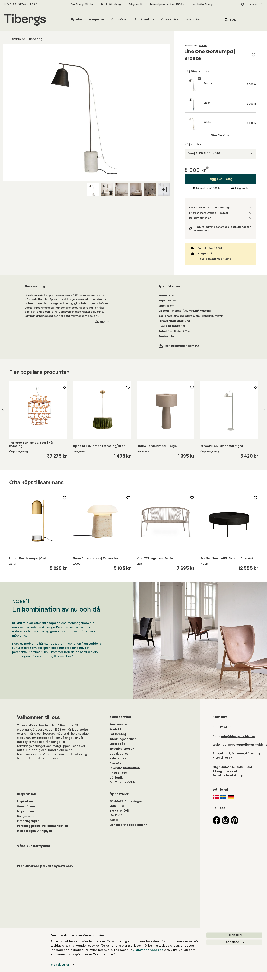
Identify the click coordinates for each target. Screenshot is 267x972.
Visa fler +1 (218, 135)
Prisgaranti (135, 4)
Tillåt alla (234, 935)
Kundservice (169, 19)
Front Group (234, 775)
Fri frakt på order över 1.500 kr (167, 4)
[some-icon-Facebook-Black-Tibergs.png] (216, 820)
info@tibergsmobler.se (238, 736)
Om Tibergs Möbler (81, 4)
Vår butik (116, 778)
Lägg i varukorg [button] (220, 179)
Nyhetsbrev (117, 758)
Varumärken (119, 19)
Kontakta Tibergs (203, 4)
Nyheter (76, 19)
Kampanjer (96, 19)
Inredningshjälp (28, 821)
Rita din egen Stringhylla (34, 831)
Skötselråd (117, 744)
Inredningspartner (122, 739)
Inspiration (193, 19)
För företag (117, 734)
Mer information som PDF (182, 346)
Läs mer (100, 321)
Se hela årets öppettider (127, 825)
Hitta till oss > (222, 758)
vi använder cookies (148, 950)
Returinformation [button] (200, 218)
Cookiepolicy (118, 754)
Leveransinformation (124, 768)
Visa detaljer (60, 965)
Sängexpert (25, 816)
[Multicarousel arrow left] (3, 408)
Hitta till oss (118, 773)
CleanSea (116, 763)
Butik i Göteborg (111, 4)
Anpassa (232, 942)
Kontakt (115, 729)
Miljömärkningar (29, 811)
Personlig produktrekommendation (42, 826)
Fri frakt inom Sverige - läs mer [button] (208, 213)
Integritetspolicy (121, 749)
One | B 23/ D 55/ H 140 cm (206, 153)
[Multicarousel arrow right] (264, 408)
